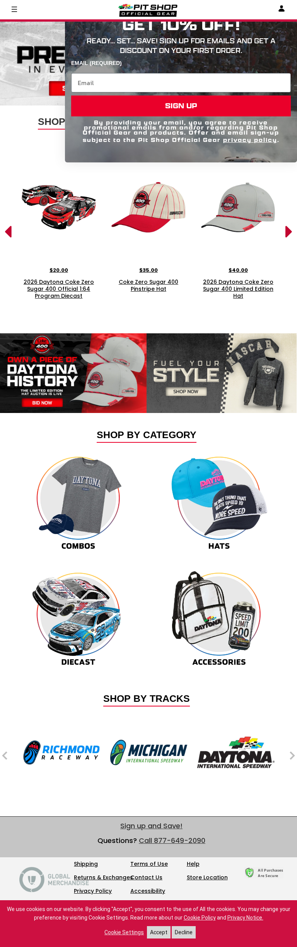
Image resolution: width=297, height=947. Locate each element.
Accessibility (147, 891)
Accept (158, 932)
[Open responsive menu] (14, 9)
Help (193, 864)
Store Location (207, 877)
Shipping (86, 864)
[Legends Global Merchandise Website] (54, 890)
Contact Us (146, 877)
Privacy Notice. (245, 918)
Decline (184, 932)
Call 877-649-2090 (172, 840)
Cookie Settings (124, 932)
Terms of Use (149, 864)
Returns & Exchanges (103, 877)
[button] (16, 54)
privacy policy (250, 140)
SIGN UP (181, 106)
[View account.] (281, 10)
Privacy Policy (93, 891)
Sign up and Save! (151, 826)
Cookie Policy (200, 918)
